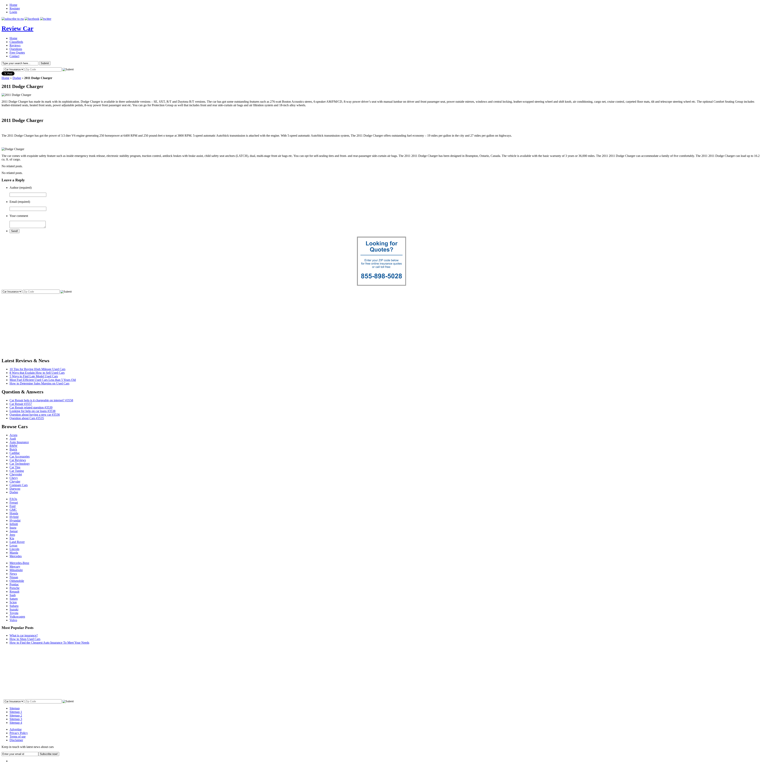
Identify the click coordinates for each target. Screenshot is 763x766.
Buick (13, 449)
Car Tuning (17, 470)
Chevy (14, 478)
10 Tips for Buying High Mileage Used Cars (37, 369)
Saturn (14, 598)
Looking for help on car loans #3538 (32, 411)
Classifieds (16, 41)
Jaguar (14, 531)
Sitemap (15, 708)
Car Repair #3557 (21, 404)
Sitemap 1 (16, 712)
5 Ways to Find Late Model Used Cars (34, 376)
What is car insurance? (24, 635)
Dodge (17, 78)
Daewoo (15, 488)
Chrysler (15, 481)
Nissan (14, 577)
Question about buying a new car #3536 (35, 414)
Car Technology (20, 463)
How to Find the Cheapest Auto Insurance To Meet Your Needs (49, 642)
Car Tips (15, 467)
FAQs (13, 499)
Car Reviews (18, 460)
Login (13, 12)
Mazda (14, 552)
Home (13, 5)
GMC (13, 509)
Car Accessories (20, 456)
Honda (14, 513)
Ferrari (14, 502)
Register (15, 8)
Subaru (14, 606)
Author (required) (21, 187)
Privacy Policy (19, 733)
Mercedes (16, 556)
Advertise (16, 729)
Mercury (15, 566)
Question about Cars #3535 (27, 418)
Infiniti (14, 524)
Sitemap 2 (16, 715)
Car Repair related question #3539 (31, 407)
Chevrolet (16, 474)
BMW (13, 445)
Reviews (15, 45)
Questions (16, 49)
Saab (13, 595)
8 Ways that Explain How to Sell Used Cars (37, 372)
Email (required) (20, 201)
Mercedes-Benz (19, 563)
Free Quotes (17, 52)
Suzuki (14, 609)
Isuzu (13, 527)
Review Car (17, 28)
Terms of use (18, 736)
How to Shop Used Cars (25, 639)
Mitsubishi (16, 570)
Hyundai (15, 520)
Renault (14, 591)
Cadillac (15, 453)
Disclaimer (16, 740)
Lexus (13, 545)
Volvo (13, 620)
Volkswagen (17, 616)
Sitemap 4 (16, 722)
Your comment (19, 215)
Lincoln (14, 549)
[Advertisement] (381, 322)
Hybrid (14, 517)
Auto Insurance (19, 442)
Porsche (14, 588)
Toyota (14, 613)
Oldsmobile (17, 580)
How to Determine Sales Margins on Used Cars (39, 383)
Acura (13, 435)
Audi (13, 438)
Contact (14, 56)
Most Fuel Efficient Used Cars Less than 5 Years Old (43, 380)
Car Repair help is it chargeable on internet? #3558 (41, 400)
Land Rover (17, 542)
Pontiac (14, 584)
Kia (12, 538)
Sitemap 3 (16, 719)
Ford (12, 506)
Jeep (12, 534)
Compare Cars (19, 485)
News (13, 573)
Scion (13, 602)
